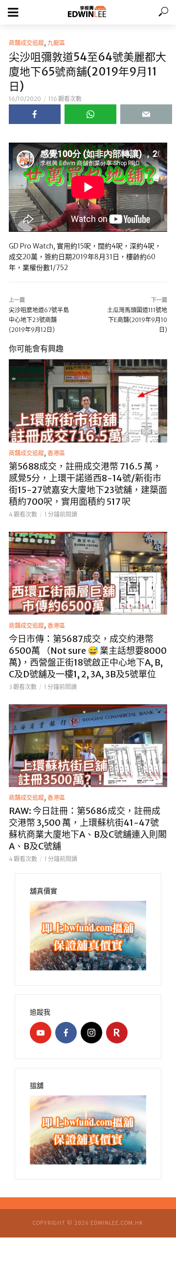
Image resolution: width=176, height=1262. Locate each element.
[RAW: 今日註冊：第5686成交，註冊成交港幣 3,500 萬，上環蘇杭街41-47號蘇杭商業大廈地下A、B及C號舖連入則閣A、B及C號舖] (88, 746)
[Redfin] (117, 1032)
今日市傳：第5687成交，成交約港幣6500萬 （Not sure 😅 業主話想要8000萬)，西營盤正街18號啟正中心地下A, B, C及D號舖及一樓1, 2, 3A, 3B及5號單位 (88, 656)
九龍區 (56, 43)
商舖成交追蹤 (26, 43)
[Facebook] (66, 1032)
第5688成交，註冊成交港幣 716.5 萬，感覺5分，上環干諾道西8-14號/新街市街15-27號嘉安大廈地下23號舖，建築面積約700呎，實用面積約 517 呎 (88, 484)
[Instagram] (91, 1032)
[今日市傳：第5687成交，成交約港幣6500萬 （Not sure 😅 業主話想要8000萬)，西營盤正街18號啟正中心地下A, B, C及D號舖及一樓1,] (88, 573)
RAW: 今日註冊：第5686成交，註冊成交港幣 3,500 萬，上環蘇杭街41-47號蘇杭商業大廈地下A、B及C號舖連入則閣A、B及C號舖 (88, 828)
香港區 (56, 453)
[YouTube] (40, 1032)
